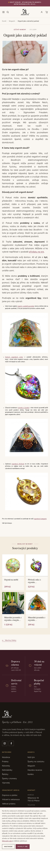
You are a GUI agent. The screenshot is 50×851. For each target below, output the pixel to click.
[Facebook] (11, 743)
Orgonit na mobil (11, 579)
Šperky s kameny (9, 778)
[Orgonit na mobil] (13, 565)
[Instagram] (4, 743)
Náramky (6, 766)
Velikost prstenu (8, 804)
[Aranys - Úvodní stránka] (25, 12)
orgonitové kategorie (40, 518)
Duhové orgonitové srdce (14, 357)
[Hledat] (7, 12)
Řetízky (5, 774)
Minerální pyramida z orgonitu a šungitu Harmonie (13, 618)
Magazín (12, 21)
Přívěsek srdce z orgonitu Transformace (34, 580)
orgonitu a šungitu (23, 407)
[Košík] (46, 12)
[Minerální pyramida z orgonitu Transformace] (37, 603)
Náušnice (6, 757)
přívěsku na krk (36, 251)
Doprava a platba (9, 795)
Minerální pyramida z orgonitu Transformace (36, 618)
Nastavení (8, 846)
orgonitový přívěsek (18, 464)
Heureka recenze (35, 770)
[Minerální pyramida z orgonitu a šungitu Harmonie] (13, 603)
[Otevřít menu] (3, 12)
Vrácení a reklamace (11, 799)
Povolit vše (23, 846)
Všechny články (10, 640)
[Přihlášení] (42, 12)
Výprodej (6, 783)
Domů (4, 21)
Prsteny (5, 761)
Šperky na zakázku (36, 761)
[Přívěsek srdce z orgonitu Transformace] (37, 565)
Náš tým (31, 757)
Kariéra (31, 774)
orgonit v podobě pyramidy (25, 306)
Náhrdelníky (7, 770)
